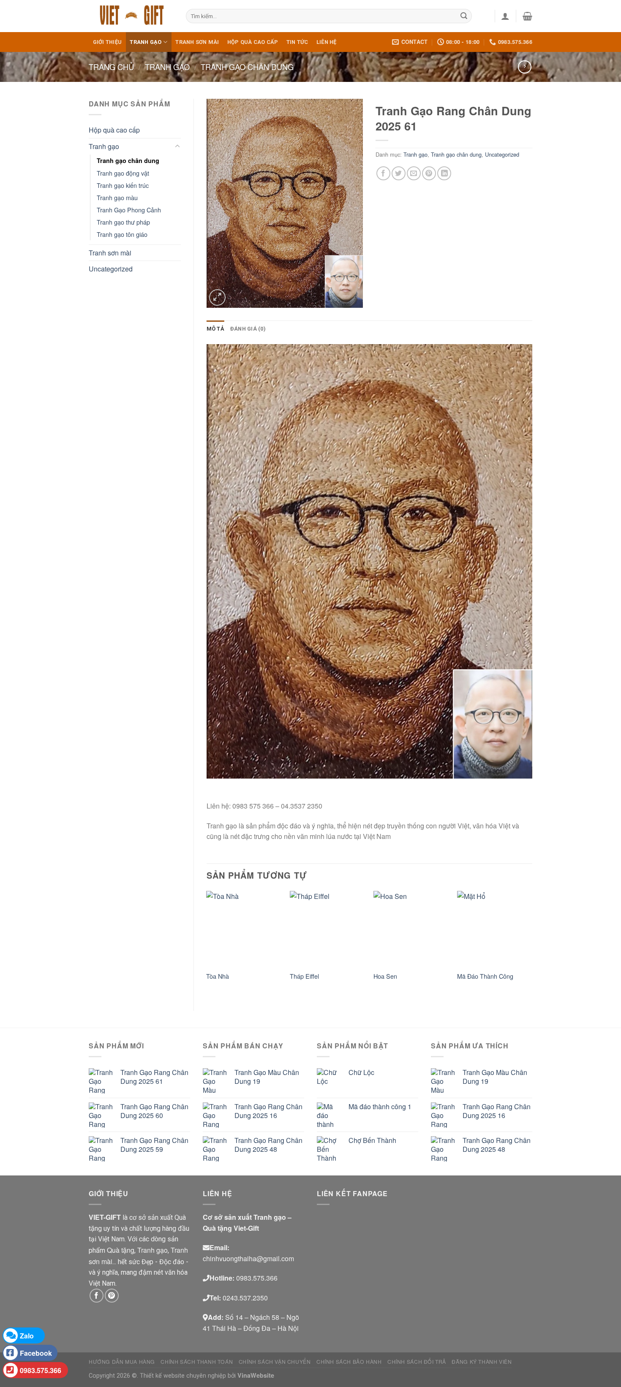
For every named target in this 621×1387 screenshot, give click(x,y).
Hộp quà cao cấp (252, 42)
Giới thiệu (107, 42)
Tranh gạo (145, 42)
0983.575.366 (40, 1370)
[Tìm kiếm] (464, 16)
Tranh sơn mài (197, 42)
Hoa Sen (385, 976)
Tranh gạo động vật (123, 172)
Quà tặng (120, 1250)
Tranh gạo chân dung (247, 66)
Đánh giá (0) (248, 329)
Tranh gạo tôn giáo (122, 234)
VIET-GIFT (105, 1217)
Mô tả (215, 329)
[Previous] (207, 943)
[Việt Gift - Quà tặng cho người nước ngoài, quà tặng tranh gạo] (131, 16)
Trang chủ (111, 66)
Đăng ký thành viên (482, 1361)
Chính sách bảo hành (349, 1361)
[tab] (215, 328)
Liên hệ (326, 42)
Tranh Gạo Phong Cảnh (129, 209)
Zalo (27, 1336)
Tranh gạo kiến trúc (123, 185)
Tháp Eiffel (304, 976)
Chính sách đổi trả (416, 1361)
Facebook (36, 1353)
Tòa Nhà (217, 976)
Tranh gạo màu (117, 197)
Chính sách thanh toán (197, 1361)
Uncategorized (111, 269)
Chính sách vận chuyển (275, 1361)
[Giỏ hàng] (527, 16)
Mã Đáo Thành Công (485, 976)
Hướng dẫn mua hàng (122, 1361)
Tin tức (297, 42)
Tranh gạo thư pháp (123, 221)
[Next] (532, 943)
